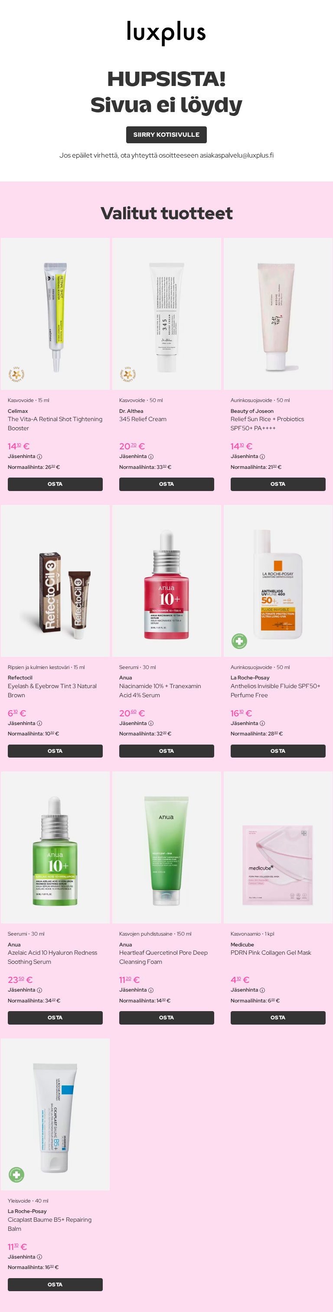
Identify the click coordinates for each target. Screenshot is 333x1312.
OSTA (55, 484)
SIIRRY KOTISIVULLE (166, 134)
